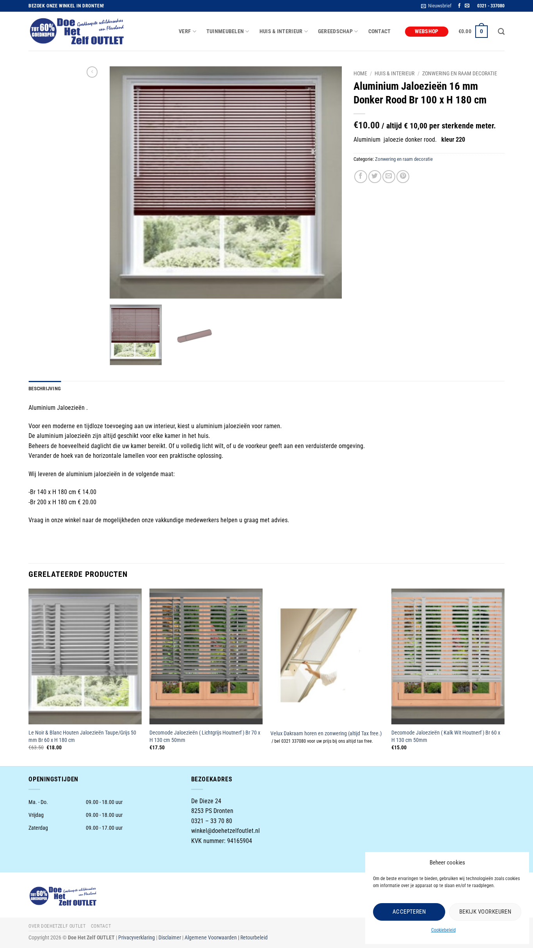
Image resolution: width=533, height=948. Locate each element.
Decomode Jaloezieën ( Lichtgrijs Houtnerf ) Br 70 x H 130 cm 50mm (204, 736)
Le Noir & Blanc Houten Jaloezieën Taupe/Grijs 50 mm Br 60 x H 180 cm (82, 736)
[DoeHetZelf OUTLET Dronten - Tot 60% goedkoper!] (77, 31)
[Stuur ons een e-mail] (467, 6)
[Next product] (92, 71)
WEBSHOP (427, 31)
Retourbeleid (254, 937)
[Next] (327, 182)
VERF (185, 31)
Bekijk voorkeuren (485, 911)
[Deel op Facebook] (360, 176)
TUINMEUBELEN (225, 31)
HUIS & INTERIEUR (281, 31)
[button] (436, 6)
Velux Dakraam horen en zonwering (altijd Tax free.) (326, 733)
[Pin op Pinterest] (402, 176)
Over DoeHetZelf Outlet (56, 926)
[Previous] (124, 182)
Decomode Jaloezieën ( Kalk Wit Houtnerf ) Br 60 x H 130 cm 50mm (445, 736)
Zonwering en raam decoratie (459, 73)
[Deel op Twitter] (374, 176)
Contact (379, 31)
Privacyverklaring (136, 937)
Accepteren (409, 911)
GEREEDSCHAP (335, 31)
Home (360, 73)
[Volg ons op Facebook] (459, 6)
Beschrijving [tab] (44, 388)
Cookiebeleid (443, 930)
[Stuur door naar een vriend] (388, 176)
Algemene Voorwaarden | (212, 937)
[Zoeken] (501, 32)
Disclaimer (169, 937)
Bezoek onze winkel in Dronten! (66, 6)
